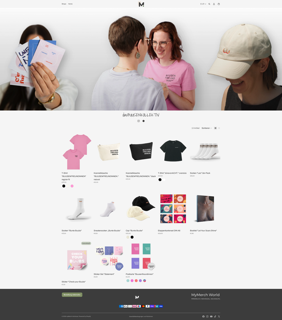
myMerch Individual (72, 316)
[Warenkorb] (218, 4)
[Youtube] (211, 316)
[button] (207, 128)
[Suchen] (209, 4)
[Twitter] (219, 316)
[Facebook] (203, 316)
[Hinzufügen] (185, 224)
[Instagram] (138, 121)
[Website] (143, 121)
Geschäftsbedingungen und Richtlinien (141, 316)
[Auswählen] (89, 167)
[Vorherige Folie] (65, 151)
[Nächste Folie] (88, 151)
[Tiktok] (215, 316)
